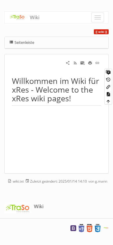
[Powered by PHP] (81, 227)
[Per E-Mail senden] (82, 62)
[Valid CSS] (98, 227)
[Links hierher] (108, 86)
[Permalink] (97, 62)
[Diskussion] (108, 72)
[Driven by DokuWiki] (106, 227)
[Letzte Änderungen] (75, 62)
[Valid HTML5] (89, 227)
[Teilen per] (67, 62)
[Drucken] (90, 62)
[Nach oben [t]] (108, 101)
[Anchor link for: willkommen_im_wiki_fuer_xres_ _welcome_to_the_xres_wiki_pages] (75, 98)
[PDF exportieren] (108, 94)
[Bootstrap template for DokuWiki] (73, 227)
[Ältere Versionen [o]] (108, 79)
